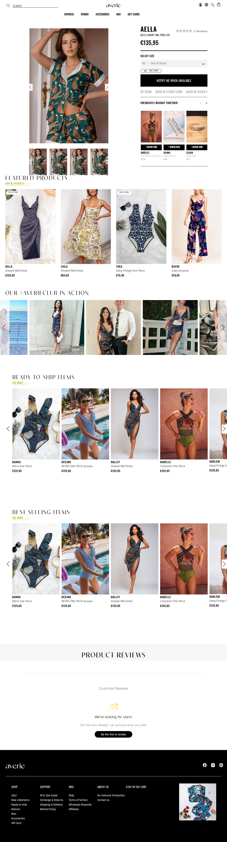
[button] (5, 327)
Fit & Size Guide (48, 795)
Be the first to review (113, 734)
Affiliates (74, 809)
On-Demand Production (111, 795)
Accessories (18, 818)
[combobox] (35, 6)
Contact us (103, 800)
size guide (153, 71)
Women (15, 809)
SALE (14, 795)
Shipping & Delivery (51, 804)
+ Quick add (151, 147)
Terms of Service (78, 800)
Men (13, 813)
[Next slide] (107, 88)
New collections (20, 800)
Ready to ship (19, 804)
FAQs (71, 795)
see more (17, 383)
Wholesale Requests (80, 804)
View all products (15, 184)
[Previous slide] (31, 88)
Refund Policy (48, 809)
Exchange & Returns (51, 800)
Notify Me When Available (174, 80)
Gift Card (16, 823)
